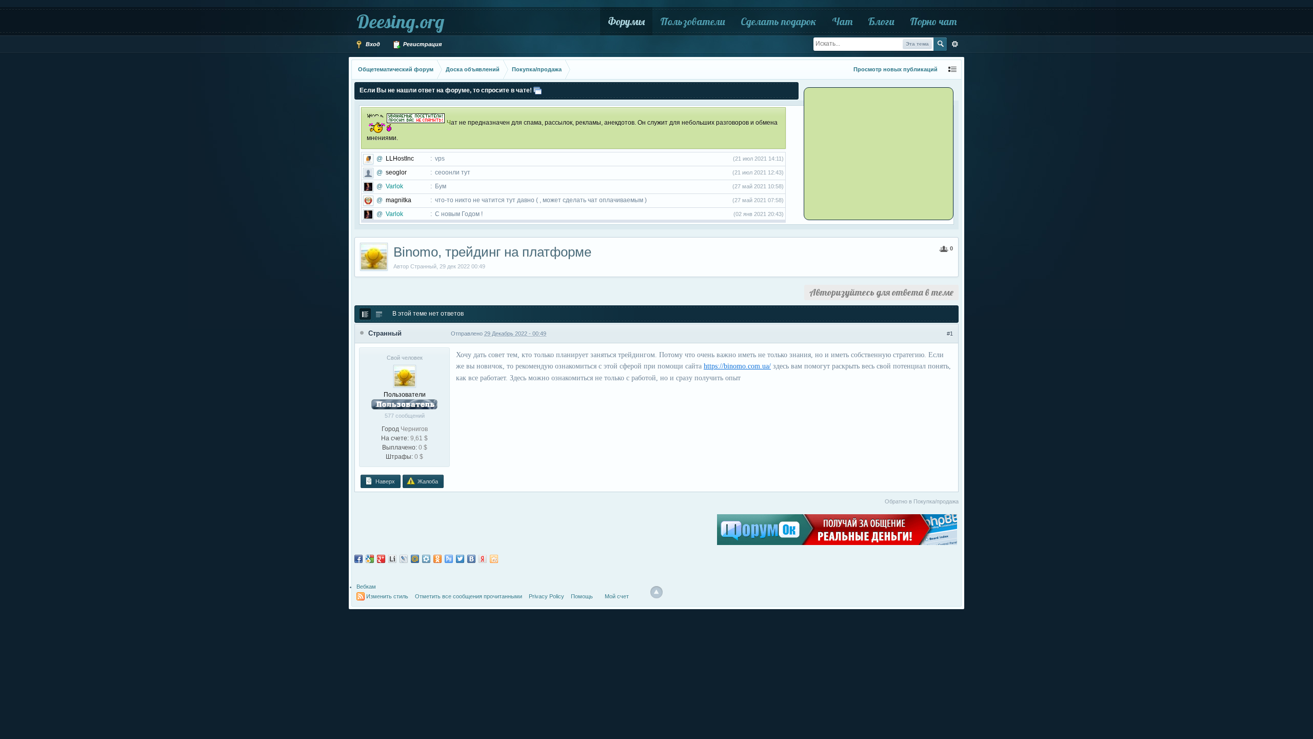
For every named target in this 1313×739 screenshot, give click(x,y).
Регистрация (422, 44)
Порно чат (933, 21)
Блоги (881, 21)
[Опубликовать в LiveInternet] (392, 559)
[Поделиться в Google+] (381, 559)
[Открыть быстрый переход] (952, 69)
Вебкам (366, 587)
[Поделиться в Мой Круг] (426, 559)
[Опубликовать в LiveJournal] (404, 559)
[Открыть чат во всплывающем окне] (537, 90)
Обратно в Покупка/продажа (922, 501)
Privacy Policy (546, 596)
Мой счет (617, 596)
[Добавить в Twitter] (460, 559)
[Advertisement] (869, 153)
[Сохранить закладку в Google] (370, 559)
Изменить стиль (387, 596)
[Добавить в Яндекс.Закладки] (483, 559)
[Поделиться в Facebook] (358, 559)
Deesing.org (400, 21)
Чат (842, 21)
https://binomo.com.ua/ (737, 366)
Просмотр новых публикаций (895, 69)
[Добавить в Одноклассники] (437, 559)
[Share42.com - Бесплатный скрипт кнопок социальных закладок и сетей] (494, 559)
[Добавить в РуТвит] (449, 559)
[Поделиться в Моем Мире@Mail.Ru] (415, 559)
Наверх (384, 481)
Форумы (626, 21)
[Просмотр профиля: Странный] (404, 375)
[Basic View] (379, 314)
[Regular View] (365, 314)
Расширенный (955, 44)
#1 (950, 333)
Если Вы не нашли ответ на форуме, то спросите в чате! (446, 90)
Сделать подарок (779, 21)
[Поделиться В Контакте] (471, 559)
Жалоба (427, 481)
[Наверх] (656, 592)
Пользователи (692, 21)
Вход (372, 44)
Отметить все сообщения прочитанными (468, 596)
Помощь (582, 596)
